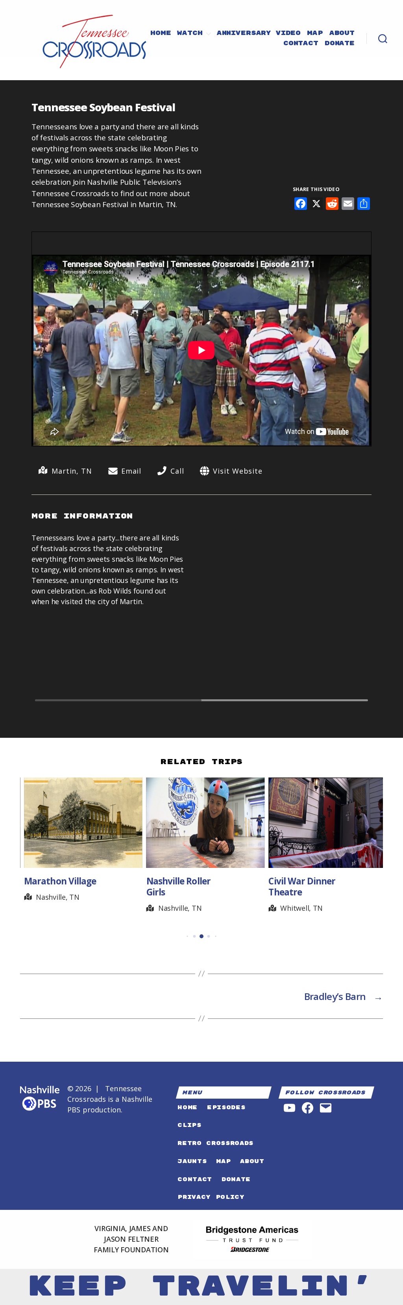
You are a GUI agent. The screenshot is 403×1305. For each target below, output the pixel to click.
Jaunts (192, 1161)
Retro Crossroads (215, 1143)
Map (315, 33)
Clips (189, 1125)
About (342, 33)
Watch (189, 33)
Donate (340, 43)
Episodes (226, 1107)
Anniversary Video (259, 33)
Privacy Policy (210, 1197)
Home (160, 33)
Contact (300, 43)
